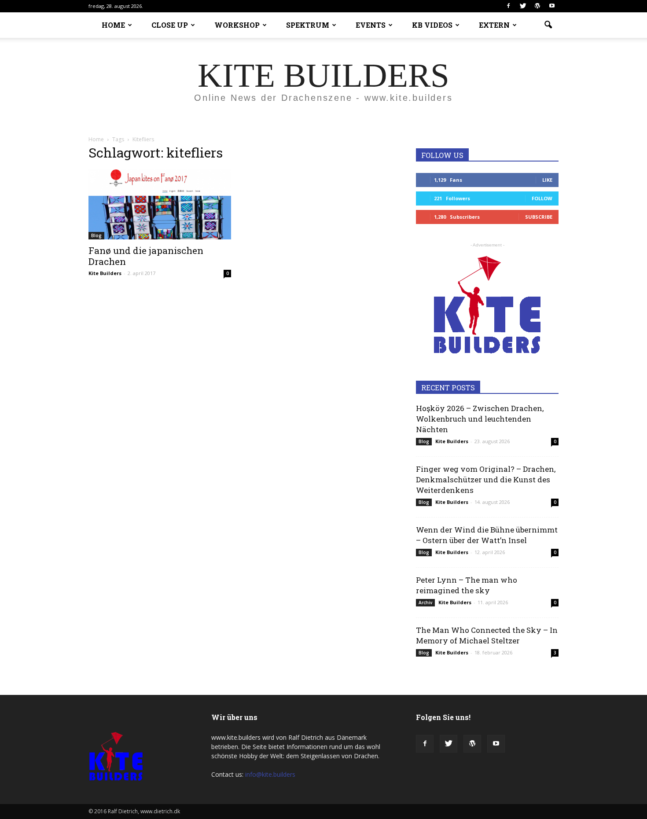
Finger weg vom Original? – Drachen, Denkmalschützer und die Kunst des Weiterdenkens (485, 479)
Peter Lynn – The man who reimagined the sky (466, 585)
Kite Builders (104, 273)
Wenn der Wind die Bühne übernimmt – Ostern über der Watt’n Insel (487, 535)
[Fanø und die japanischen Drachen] (159, 204)
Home (96, 139)
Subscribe (538, 216)
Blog (96, 235)
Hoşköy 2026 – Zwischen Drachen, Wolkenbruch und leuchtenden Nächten (480, 418)
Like (547, 179)
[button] (548, 25)
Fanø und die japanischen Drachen (145, 256)
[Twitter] (522, 6)
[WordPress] (537, 6)
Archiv (425, 602)
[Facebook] (508, 6)
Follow (542, 198)
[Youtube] (552, 6)
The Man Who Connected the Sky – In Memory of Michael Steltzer (487, 635)
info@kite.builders (270, 774)
